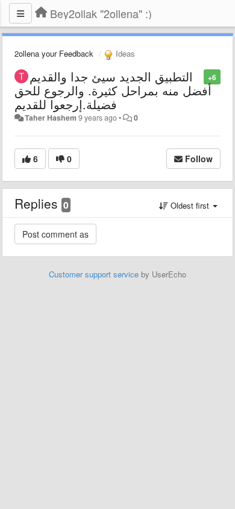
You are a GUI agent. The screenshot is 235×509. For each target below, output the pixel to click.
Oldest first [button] (190, 205)
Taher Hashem (51, 117)
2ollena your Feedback (53, 53)
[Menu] (20, 13)
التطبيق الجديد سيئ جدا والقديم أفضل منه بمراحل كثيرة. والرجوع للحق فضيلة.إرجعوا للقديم (113, 90)
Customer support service (94, 274)
